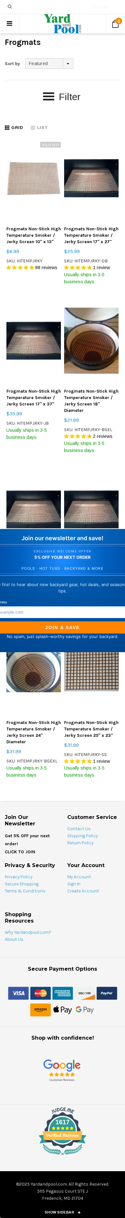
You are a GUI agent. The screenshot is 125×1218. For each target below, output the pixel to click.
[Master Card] (40, 992)
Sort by (12, 63)
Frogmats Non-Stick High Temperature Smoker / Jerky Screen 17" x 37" (33, 397)
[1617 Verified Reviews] (62, 1156)
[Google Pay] (84, 1009)
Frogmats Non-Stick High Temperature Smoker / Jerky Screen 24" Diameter (33, 732)
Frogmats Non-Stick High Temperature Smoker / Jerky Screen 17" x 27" (91, 235)
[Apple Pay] (62, 1009)
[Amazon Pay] (40, 1009)
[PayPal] (106, 992)
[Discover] (84, 992)
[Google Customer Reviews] (62, 1070)
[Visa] (18, 992)
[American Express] (62, 992)
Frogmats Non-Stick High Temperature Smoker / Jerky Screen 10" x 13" (33, 235)
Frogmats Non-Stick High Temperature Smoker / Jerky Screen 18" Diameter (91, 400)
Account (100, 7)
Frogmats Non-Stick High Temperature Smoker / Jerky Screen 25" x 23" (91, 729)
